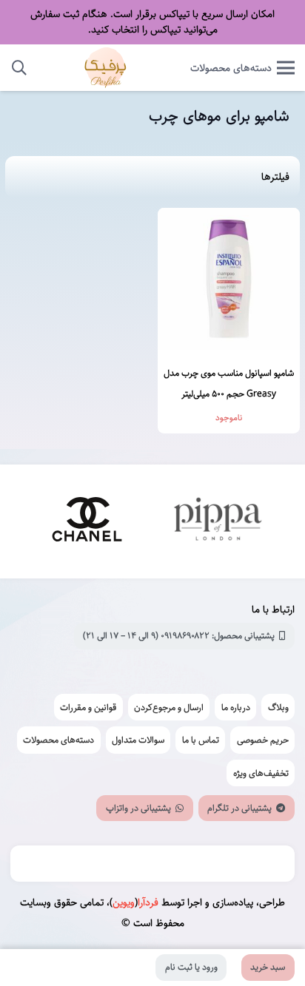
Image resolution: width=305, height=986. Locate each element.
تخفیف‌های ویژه (261, 773)
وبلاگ (278, 707)
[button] (19, 67)
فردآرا (148, 902)
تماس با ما (200, 739)
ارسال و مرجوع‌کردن (169, 707)
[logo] (105, 67)
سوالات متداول (138, 739)
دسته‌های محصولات (58, 739)
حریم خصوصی (263, 739)
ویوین (124, 902)
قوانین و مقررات (88, 707)
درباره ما (235, 707)
